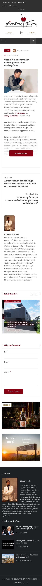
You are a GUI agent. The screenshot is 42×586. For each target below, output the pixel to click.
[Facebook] (18, 9)
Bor (7, 50)
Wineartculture (25, 579)
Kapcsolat (11, 2)
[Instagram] (20, 9)
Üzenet (7, 372)
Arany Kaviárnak (11, 116)
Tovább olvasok (21, 153)
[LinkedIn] (23, 9)
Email (6, 362)
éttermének (20, 113)
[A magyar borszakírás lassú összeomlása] (8, 544)
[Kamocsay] (21, 415)
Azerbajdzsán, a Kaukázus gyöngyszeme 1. (27, 556)
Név (6, 352)
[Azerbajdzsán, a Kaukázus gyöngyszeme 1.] (8, 558)
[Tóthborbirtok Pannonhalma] (21, 447)
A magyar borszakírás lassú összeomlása (27, 542)
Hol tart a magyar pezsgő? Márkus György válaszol (27, 528)
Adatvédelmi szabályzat (9, 6)
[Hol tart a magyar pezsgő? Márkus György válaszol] (8, 530)
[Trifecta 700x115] (21, 32)
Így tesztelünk (19, 2)
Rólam (4, 2)
